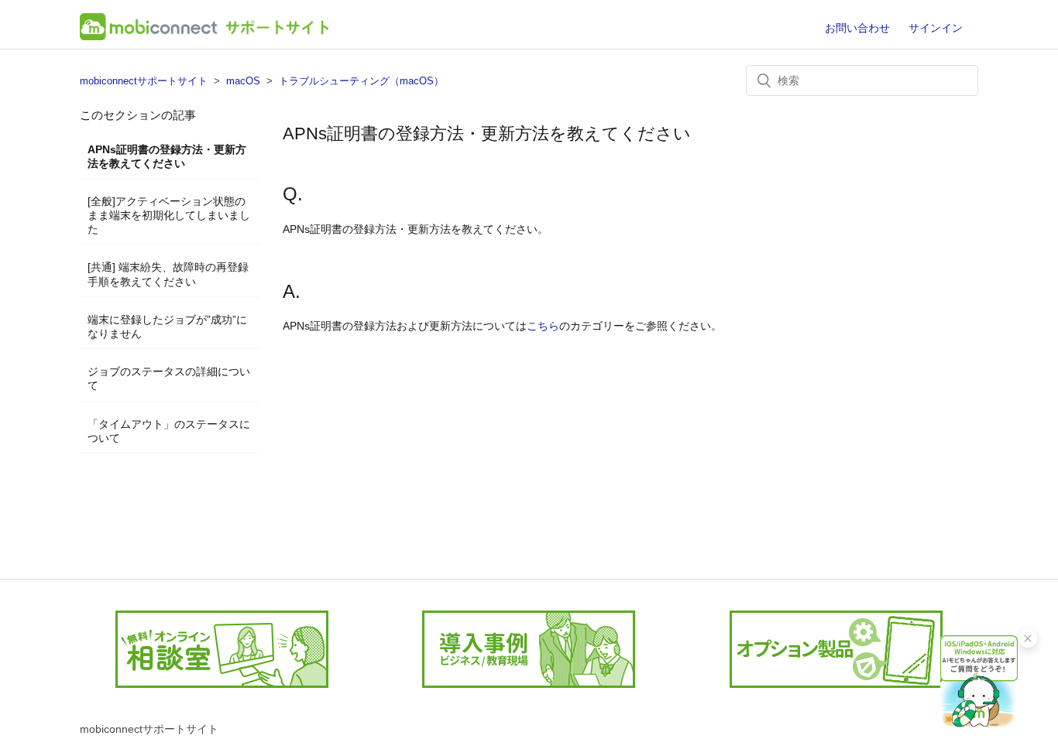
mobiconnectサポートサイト (144, 81)
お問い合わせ (857, 28)
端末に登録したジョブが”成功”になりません (167, 326)
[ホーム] (204, 36)
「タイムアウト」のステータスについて (169, 431)
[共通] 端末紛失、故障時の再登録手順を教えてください (168, 274)
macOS (243, 81)
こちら (543, 326)
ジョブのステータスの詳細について (169, 378)
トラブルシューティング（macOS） (361, 81)
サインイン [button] (936, 28)
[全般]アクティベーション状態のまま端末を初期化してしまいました (169, 215)
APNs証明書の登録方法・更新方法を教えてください (167, 156)
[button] (979, 680)
